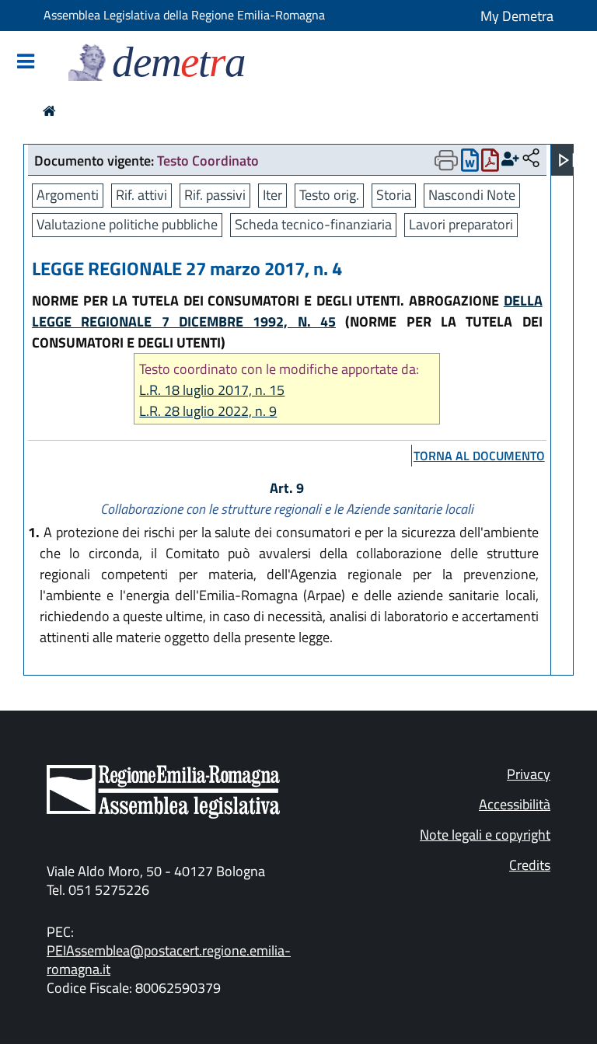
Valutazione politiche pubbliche (127, 224)
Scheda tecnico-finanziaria (313, 224)
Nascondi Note (471, 194)
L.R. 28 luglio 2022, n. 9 (208, 410)
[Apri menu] (566, 160)
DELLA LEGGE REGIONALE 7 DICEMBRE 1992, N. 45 (287, 311)
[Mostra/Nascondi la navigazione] (25, 62)
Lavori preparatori (461, 224)
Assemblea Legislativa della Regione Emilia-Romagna (184, 14)
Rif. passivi (215, 194)
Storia (393, 194)
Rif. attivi (141, 194)
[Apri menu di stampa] (446, 160)
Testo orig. (329, 194)
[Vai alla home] (49, 110)
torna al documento (479, 455)
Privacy (528, 773)
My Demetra (516, 15)
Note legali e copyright (485, 834)
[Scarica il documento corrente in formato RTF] (470, 163)
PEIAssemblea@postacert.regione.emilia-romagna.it (169, 960)
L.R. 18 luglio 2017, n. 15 (212, 389)
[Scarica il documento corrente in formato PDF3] (490, 163)
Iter (272, 194)
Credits (529, 864)
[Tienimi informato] (510, 158)
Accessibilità (514, 804)
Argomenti (68, 194)
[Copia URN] (531, 158)
